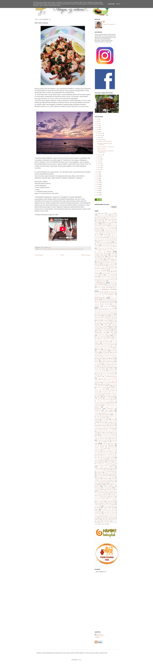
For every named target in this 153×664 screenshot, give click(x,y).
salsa (96, 445)
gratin (108, 302)
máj (113, 367)
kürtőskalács (110, 355)
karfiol (115, 329)
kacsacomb (114, 320)
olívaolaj (55, 249)
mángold (99, 376)
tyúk (108, 501)
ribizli (114, 432)
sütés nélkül (109, 465)
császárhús (108, 249)
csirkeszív (97, 259)
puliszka (112, 423)
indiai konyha (114, 315)
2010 (97, 188)
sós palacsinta (112, 458)
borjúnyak (97, 236)
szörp (114, 480)
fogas (115, 281)
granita (96, 302)
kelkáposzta (103, 334)
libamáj (105, 363)
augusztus (100, 154)
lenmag (102, 360)
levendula (104, 361)
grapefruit (102, 302)
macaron (115, 366)
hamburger (102, 309)
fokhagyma (44, 249)
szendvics (114, 474)
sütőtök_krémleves (99, 468)
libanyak (110, 363)
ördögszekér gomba (101, 401)
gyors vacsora (105, 304)
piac (105, 416)
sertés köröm (97, 451)
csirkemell (104, 258)
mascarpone (98, 382)
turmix (98, 501)
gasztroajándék (110, 293)
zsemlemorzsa (103, 524)
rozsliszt (96, 441)
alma (107, 215)
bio (95, 233)
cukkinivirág (100, 248)
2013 (97, 182)
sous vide (97, 460)
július (98, 157)
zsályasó (102, 522)
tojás (115, 489)
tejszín (96, 486)
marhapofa (97, 381)
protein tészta (99, 423)
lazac (106, 358)
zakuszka (113, 516)
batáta (112, 228)
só (96, 457)
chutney (104, 243)
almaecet (113, 214)
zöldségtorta (107, 521)
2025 (97, 119)
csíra (96, 256)
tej (96, 484)
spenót (109, 462)
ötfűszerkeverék (98, 402)
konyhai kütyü (111, 343)
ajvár (99, 214)
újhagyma (97, 503)
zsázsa (108, 522)
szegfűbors (99, 474)
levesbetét (97, 363)
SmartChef (98, 455)
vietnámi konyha (111, 510)
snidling (115, 455)
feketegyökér (112, 276)
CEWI (101, 242)
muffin (115, 387)
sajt (96, 444)
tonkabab (97, 494)
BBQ (106, 230)
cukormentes (107, 248)
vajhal (105, 506)
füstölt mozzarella (112, 286)
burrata (96, 239)
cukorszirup (114, 248)
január (99, 169)
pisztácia (104, 417)
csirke (102, 256)
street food (112, 463)
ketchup (105, 337)
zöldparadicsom (113, 519)
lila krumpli (106, 364)
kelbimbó (96, 334)
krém (98, 350)
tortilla (112, 494)
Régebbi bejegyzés (85, 255)
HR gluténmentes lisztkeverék (105, 312)
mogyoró (115, 385)
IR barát (104, 317)
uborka (112, 501)
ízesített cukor (103, 318)
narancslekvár (105, 391)
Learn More (111, 4)
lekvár (112, 358)
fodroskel (111, 281)
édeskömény (98, 268)
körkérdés (106, 349)
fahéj (96, 276)
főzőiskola (97, 284)
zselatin (113, 522)
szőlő (96, 480)
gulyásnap (97, 304)
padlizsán (112, 402)
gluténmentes (50, 249)
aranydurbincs (108, 217)
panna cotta (106, 405)
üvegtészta (97, 504)
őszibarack (112, 401)
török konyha (112, 498)
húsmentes (98, 315)
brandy (96, 237)
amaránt (96, 216)
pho (97, 416)
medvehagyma (112, 382)
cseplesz (115, 249)
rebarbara (103, 429)
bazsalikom (98, 230)
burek (110, 237)
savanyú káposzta (99, 447)
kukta (110, 353)
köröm (111, 349)
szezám (107, 475)
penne (107, 413)
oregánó (111, 398)
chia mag (106, 242)
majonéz (103, 369)
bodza (110, 233)
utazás (82, 249)
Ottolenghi (114, 399)
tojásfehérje (100, 491)
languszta (110, 356)
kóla (114, 341)
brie (100, 237)
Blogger (79, 659)
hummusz (115, 312)
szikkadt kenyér (106, 477)
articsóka (115, 217)
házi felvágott (114, 309)
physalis (101, 416)
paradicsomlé (110, 408)
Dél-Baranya (104, 262)
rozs (98, 440)
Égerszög (106, 268)
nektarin (96, 393)
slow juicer (114, 454)
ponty (114, 420)
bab (102, 222)
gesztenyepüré (110, 296)
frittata (108, 284)
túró (102, 501)
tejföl (101, 484)
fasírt (106, 276)
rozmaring (114, 438)
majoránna (111, 369)
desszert (97, 264)
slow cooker (107, 454)
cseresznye (99, 251)
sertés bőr (112, 448)
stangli (115, 462)
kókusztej (107, 341)
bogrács (115, 233)
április (99, 163)
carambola (105, 240)
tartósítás (103, 483)
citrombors (104, 245)
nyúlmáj (112, 394)
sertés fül (113, 449)
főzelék (112, 283)
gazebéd (96, 294)
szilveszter (97, 478)
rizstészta (112, 437)
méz (109, 385)
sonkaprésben (97, 458)
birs (98, 233)
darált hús (114, 261)
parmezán (97, 410)
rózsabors (107, 440)
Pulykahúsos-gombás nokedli (104, 141)
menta (105, 384)
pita (103, 419)
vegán (96, 509)
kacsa (107, 320)
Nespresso (102, 393)
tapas (113, 481)
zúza (114, 521)
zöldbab (113, 518)
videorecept (103, 510)
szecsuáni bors (108, 472)
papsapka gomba (109, 407)
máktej (111, 372)
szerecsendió (100, 475)
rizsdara (108, 435)
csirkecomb (111, 256)
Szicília (98, 477)
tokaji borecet (103, 492)
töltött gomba (104, 497)
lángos (105, 356)
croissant (109, 246)
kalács (106, 324)
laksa (116, 355)
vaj (100, 506)
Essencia (112, 273)
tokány (109, 492)
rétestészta (107, 432)
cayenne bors (112, 240)
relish (98, 431)
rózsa (102, 440)
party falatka (109, 410)
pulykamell (111, 425)
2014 (97, 180)
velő (103, 509)
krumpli (97, 352)
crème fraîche (103, 246)
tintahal (78, 249)
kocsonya (110, 338)
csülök (115, 259)
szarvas (106, 471)
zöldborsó (97, 519)
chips (115, 242)
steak (98, 463)
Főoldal (62, 255)
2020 (97, 129)
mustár (104, 389)
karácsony (106, 328)
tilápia (103, 489)
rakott (113, 428)
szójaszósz (105, 478)
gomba (97, 299)
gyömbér (97, 306)
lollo (110, 366)
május (99, 161)
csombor (109, 259)
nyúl (101, 394)
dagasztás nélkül (101, 261)
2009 (97, 190)
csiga (112, 253)
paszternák (111, 411)
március (99, 165)
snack (111, 455)
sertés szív (113, 451)
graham (105, 301)
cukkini (115, 246)
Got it (118, 4)
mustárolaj (97, 390)
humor (97, 314)
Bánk (101, 225)
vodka (105, 512)
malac (115, 372)
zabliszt (96, 516)
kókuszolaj (113, 340)
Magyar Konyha (106, 367)
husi (112, 314)
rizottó (115, 434)
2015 (97, 178)
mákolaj (101, 372)
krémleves (104, 350)
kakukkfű (97, 324)
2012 (97, 184)
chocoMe (98, 243)
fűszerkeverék (106, 287)
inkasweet (98, 317)
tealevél (115, 483)
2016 (97, 176)
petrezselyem (61, 249)
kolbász (97, 343)
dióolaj (96, 265)
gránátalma (112, 301)
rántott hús (97, 429)
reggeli (115, 429)
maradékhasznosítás (111, 376)
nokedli (111, 393)
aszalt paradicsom (112, 219)
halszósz (97, 309)
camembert (114, 239)
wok (114, 513)
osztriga (101, 399)
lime (96, 366)
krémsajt (113, 350)
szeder (115, 472)
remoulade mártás (105, 431)
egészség (113, 268)
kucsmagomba (105, 352)
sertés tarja (97, 452)
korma (96, 346)
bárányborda (112, 227)
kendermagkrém (101, 335)
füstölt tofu (99, 287)
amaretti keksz (103, 216)
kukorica (96, 353)
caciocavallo (102, 239)
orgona (96, 399)
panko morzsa (98, 405)
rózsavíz (113, 440)
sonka (112, 457)
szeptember (100, 139)
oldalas (105, 396)
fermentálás (103, 279)
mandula (112, 373)
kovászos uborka (106, 346)
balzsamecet (105, 224)
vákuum (115, 506)
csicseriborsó (97, 253)
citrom (40, 249)
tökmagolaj (97, 497)
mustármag (112, 388)
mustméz (103, 390)
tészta (110, 488)
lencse (96, 360)
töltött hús (112, 497)
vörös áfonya (112, 512)
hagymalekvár (103, 308)
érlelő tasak (105, 273)
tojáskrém (107, 491)
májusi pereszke (98, 370)
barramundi (106, 228)
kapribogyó (97, 328)
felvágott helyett (104, 278)
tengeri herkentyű (73, 249)
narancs (97, 391)
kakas (114, 323)
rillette (106, 434)
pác (103, 402)
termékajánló (98, 488)
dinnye (109, 264)
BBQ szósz (112, 230)
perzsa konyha (114, 413)
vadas (102, 504)
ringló (111, 434)
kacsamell (111, 321)
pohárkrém (104, 420)
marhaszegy (105, 381)
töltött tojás (97, 498)
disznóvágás (102, 265)
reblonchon (109, 429)
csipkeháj (113, 254)
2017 (97, 174)
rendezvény (112, 431)
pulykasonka (97, 426)
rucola (102, 441)
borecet (105, 234)
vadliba (96, 506)
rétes (101, 432)
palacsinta (104, 403)
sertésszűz (111, 453)
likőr (100, 364)
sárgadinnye (102, 445)
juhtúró (98, 320)
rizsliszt (101, 437)
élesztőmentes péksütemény (100, 271)
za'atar (113, 515)
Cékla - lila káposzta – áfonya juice (105, 146)
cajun (108, 239)
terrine (105, 487)
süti (116, 465)
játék (110, 318)
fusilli (112, 284)
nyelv (97, 394)
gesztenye (111, 294)
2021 (97, 127)
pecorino (96, 413)
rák (109, 428)
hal (113, 308)
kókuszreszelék (98, 341)
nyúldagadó (107, 394)
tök (116, 494)
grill (113, 302)
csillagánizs (97, 255)
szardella (115, 469)
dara (109, 261)
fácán (108, 274)
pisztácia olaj (112, 417)
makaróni (96, 372)
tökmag (102, 495)
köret (98, 349)
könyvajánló (113, 347)
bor (98, 234)
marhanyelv (112, 379)
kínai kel (102, 338)
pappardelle (113, 405)
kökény (113, 346)
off (116, 394)
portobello (102, 422)
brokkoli (104, 237)
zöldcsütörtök (105, 519)
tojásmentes (114, 491)
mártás (112, 381)
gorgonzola (114, 299)
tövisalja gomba (107, 500)
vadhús (113, 504)
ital (114, 317)
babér (113, 222)
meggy (99, 384)
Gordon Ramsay (106, 299)
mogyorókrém (100, 387)
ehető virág (112, 270)
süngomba (97, 465)
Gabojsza (43, 247)
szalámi (101, 469)
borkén (102, 236)
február (99, 167)
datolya (98, 262)
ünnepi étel (111, 503)
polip (109, 420)
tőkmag (107, 495)
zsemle (96, 524)
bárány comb (112, 225)
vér (114, 509)
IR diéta (110, 317)
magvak (98, 367)
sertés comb (98, 450)
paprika (97, 407)
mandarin (105, 373)
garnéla (102, 293)
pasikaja (96, 411)
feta (95, 281)
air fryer (109, 213)
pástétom (103, 411)
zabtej (108, 516)
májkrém (96, 369)
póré (96, 422)
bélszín (113, 231)
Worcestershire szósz (105, 515)
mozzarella (108, 387)
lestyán (108, 360)
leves (111, 361)
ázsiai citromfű (108, 220)
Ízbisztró (96, 318)
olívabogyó (114, 396)
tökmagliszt (113, 495)
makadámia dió (112, 370)
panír (114, 403)
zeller (96, 518)
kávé (98, 330)
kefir (114, 330)
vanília (98, 507)
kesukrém (98, 337)
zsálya (96, 522)
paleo (110, 403)
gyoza (114, 304)
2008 (97, 192)
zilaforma (107, 518)
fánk (102, 276)
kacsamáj (105, 321)
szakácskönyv (110, 468)
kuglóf (113, 352)
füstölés (104, 286)
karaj (113, 328)
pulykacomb (103, 425)
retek (96, 432)
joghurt (115, 318)
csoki (101, 259)
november (100, 135)
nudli (116, 393)
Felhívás (96, 278)
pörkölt (108, 422)
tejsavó (114, 484)
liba (101, 363)
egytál (104, 270)
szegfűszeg (106, 474)
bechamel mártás (98, 231)
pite (107, 419)
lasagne (115, 356)
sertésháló (104, 452)
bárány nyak (105, 227)
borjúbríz (113, 234)
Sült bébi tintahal (101, 148)
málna (98, 373)
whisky (109, 513)
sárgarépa (111, 445)
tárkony (96, 483)
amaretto (109, 216)
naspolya (113, 391)
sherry (96, 454)
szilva (112, 477)
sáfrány (113, 441)
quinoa (113, 426)
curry (97, 249)
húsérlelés (107, 314)
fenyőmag (112, 278)
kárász (102, 329)
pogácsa (97, 420)
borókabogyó (108, 236)
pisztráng (97, 419)
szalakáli (96, 469)
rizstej (106, 437)
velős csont (108, 509)
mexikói (96, 385)
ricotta (96, 434)
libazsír (115, 363)
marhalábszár (104, 379)
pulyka (96, 425)
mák (105, 370)
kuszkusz (104, 355)
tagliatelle (102, 481)
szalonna (108, 469)
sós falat (104, 459)
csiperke (105, 255)
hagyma (114, 306)
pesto (97, 414)
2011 (97, 186)
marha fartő (100, 378)
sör (103, 460)
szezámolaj (114, 475)
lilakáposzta (112, 364)
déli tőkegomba (112, 262)
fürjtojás (98, 286)
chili (110, 242)
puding (106, 423)
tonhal (114, 492)
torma (101, 494)
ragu (106, 428)
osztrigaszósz (107, 399)
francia (102, 284)
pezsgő (115, 414)
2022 (97, 125)
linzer (107, 366)
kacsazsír (97, 323)
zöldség (98, 521)
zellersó (101, 518)
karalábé (96, 329)
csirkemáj (97, 258)
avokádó (99, 220)
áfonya (102, 213)
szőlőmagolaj (107, 480)
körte (115, 349)
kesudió (115, 335)
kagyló (103, 323)
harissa (108, 309)
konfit (104, 343)
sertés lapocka (105, 451)
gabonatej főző (102, 291)
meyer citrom (102, 385)
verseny (96, 510)
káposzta (112, 326)
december (100, 133)
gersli (103, 294)
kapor (106, 326)
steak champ (104, 463)
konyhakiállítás (98, 344)
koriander (112, 344)
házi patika (98, 311)
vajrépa (109, 506)
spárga (103, 462)
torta (107, 494)
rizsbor (103, 435)
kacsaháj (98, 321)
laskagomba (99, 358)
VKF (100, 512)
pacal (107, 402)
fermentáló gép (111, 279)
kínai (97, 338)
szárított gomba (99, 471)
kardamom (108, 329)
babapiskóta (107, 222)
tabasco (96, 481)
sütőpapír (102, 466)
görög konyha (99, 301)
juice (104, 320)
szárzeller (99, 472)
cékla (96, 242)
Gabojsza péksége (109, 289)
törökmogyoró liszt (98, 500)
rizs (98, 435)
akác (103, 214)
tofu (112, 489)
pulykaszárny (106, 426)
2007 (97, 194)
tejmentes (66, 249)
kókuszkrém (105, 340)
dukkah (109, 265)
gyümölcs (106, 306)
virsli (96, 512)
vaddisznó (107, 504)
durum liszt (102, 267)
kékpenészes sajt (100, 332)
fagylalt (112, 275)
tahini (108, 481)
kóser (100, 346)
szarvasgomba (113, 471)
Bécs (105, 231)
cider (109, 243)
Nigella (107, 393)
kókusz (98, 340)
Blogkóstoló (103, 233)
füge (116, 284)
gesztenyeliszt (97, 296)
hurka (102, 314)
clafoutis (110, 245)
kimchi (115, 337)
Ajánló (115, 213)
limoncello (101, 366)
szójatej (113, 478)
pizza (113, 419)
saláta (112, 443)
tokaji (97, 492)
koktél (115, 338)
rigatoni (101, 434)
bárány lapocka (98, 227)
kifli (110, 337)
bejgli (109, 231)
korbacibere (105, 344)
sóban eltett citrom (104, 457)
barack (106, 225)
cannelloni (99, 240)
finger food (102, 281)
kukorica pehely (103, 353)
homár (96, 312)
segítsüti (105, 448)
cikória (113, 243)
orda (106, 398)
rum (108, 441)
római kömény (104, 438)
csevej (108, 252)
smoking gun (105, 455)
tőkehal (97, 495)
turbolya (115, 500)
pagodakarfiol (97, 403)
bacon (96, 224)
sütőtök (111, 466)
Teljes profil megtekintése (109, 24)
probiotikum (114, 422)
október (99, 137)
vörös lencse (98, 513)
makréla (106, 372)
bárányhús (97, 228)
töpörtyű (104, 498)
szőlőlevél (101, 480)
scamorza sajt (98, 448)
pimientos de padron (112, 416)
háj (109, 308)
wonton (96, 515)
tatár (111, 483)
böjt (114, 236)
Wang (105, 513)
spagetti (109, 460)
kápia (102, 326)
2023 (97, 123)
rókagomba (97, 438)
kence (115, 334)
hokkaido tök (112, 311)
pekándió (102, 413)
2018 (97, 172)
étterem (101, 275)
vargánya (106, 507)
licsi (96, 364)
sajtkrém (105, 443)
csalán (102, 249)
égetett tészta (98, 270)
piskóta (97, 417)
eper (109, 271)
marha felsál (108, 378)
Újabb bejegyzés (39, 255)
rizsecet (113, 435)
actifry (96, 213)
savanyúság (111, 447)
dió (113, 264)
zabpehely (102, 516)
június (99, 159)
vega (112, 507)
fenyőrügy (97, 279)
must (98, 388)
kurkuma (98, 355)
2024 (97, 121)
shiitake (101, 454)
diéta (105, 264)
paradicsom (98, 408)
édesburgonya (110, 267)
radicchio (97, 428)
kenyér (108, 335)
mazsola (105, 382)
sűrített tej (103, 465)
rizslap (96, 437)
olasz (98, 396)
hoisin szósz (105, 311)
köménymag (104, 347)
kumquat (115, 353)
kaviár (103, 330)
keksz (111, 332)
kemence (109, 334)
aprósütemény (99, 217)
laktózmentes (99, 356)
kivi (106, 338)
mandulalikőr (97, 374)
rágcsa (101, 428)
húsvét (106, 315)
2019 (97, 131)
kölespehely (97, 347)
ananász (115, 216)
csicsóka (106, 253)
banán (97, 225)
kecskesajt (108, 330)
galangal (110, 291)
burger (114, 237)
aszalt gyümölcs (100, 219)
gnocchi (113, 298)
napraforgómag (111, 390)
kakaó (108, 323)
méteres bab (112, 384)
